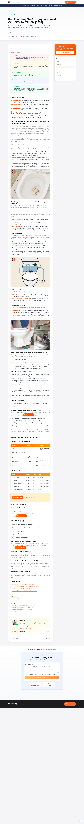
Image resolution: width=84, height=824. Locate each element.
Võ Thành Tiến (22, 620)
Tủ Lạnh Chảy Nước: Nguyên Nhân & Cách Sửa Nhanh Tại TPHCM (23, 611)
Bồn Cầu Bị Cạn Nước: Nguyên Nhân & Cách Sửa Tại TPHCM (22, 607)
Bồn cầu (15, 57)
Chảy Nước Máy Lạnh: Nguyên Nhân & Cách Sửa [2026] (21, 609)
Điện (58, 61)
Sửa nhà (58, 69)
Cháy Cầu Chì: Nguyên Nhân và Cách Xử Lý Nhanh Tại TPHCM (22, 613)
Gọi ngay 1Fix (29, 415)
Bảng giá (25, 2)
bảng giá (38, 527)
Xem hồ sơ (29, 628)
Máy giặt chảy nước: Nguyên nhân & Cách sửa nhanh (24, 591)
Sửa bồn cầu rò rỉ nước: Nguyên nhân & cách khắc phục (25, 586)
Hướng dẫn (59, 75)
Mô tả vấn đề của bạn (29, 664)
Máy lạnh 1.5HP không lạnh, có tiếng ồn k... (36, 674)
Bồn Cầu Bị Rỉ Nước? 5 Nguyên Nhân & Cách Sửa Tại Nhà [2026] (23, 605)
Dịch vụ (19, 2)
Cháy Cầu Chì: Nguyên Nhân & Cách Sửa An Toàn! (23, 588)
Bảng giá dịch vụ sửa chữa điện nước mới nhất (23, 584)
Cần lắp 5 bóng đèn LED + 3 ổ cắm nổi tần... (51, 674)
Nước (15, 10)
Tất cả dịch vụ (32, 2)
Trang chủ (10, 10)
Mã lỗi (58, 72)
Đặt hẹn (38, 2)
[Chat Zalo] (81, 821)
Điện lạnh (59, 64)
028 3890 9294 (66, 52)
